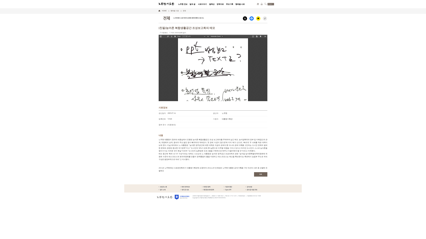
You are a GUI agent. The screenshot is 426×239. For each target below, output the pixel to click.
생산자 (215, 113)
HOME (164, 10)
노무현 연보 (182, 4)
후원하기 (270, 4)
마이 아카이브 (186, 187)
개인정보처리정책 (208, 190)
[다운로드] (172, 125)
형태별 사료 (240, 4)
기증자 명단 (228, 187)
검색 (265, 4)
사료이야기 (202, 4)
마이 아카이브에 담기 (170, 32)
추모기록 (229, 4)
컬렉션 (212, 4)
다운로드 (160, 32)
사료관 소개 (163, 187)
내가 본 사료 (185, 190)
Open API (228, 190)
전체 (184, 10)
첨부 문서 (162, 125)
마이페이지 (258, 4)
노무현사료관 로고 (166, 4)
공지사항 (249, 187)
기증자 (215, 119)
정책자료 (220, 4)
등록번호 (162, 119)
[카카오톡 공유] (258, 18)
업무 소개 (163, 190)
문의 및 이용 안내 (252, 190)
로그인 (262, 4)
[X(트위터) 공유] (245, 18)
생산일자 (162, 113)
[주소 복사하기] (265, 18)
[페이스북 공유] (251, 18)
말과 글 (192, 4)
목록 (260, 174)
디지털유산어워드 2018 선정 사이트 (182, 197)
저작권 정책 (206, 187)
